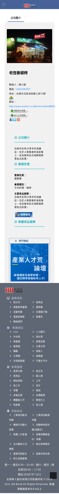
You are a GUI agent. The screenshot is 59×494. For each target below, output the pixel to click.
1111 (15, 332)
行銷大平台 (42, 361)
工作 (38, 381)
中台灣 (16, 336)
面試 (38, 390)
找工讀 (39, 405)
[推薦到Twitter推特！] (15, 119)
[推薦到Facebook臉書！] (11, 119)
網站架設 (17, 381)
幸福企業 (17, 395)
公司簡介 (16, 18)
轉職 (15, 351)
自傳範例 (40, 395)
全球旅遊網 (19, 361)
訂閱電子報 (42, 312)
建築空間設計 (20, 454)
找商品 (39, 302)
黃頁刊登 (17, 371)
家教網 (39, 356)
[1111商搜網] (29, 5)
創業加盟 (40, 341)
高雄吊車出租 (43, 454)
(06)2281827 (23, 89)
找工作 (16, 385)
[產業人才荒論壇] (29, 262)
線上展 (39, 376)
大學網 (16, 356)
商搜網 (16, 341)
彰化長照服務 (20, 458)
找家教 (16, 405)
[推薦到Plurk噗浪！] (18, 119)
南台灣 (39, 336)
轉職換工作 (19, 400)
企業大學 (40, 346)
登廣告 (39, 317)
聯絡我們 (17, 321)
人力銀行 (40, 332)
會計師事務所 (43, 444)
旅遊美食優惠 (20, 307)
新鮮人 (39, 351)
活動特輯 (17, 312)
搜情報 (39, 307)
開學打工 (40, 400)
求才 (38, 385)
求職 (15, 390)
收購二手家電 (20, 434)
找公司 (16, 302)
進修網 (16, 346)
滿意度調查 (19, 317)
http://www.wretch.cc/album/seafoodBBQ (32, 106)
